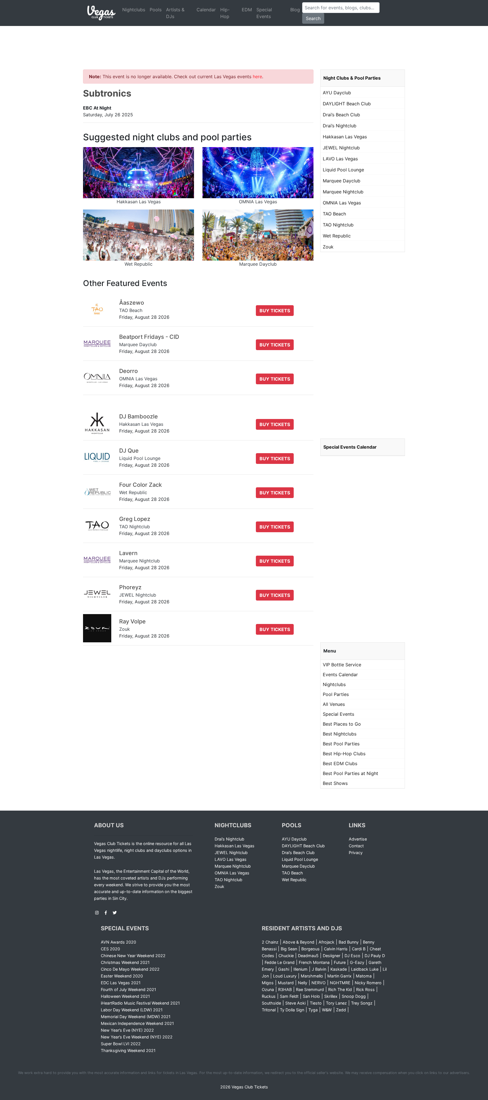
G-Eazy (357, 962)
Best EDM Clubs (340, 763)
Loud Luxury (285, 976)
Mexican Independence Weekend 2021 (137, 1023)
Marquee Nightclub (343, 192)
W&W (327, 1009)
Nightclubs (133, 9)
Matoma (364, 976)
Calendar (206, 9)
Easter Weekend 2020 (122, 976)
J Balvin (319, 969)
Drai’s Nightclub (339, 125)
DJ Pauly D (375, 955)
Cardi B (358, 948)
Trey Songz (361, 1003)
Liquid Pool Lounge (343, 170)
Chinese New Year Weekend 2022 (133, 955)
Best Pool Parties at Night (350, 773)
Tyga (313, 1009)
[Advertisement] (244, 41)
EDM (247, 9)
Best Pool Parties (341, 744)
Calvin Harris (336, 948)
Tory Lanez (336, 1003)
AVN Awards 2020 (118, 942)
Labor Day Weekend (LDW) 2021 (132, 1009)
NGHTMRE (340, 982)
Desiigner (331, 955)
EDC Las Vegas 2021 (121, 982)
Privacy (356, 852)
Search (313, 18)
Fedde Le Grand (280, 962)
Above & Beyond (298, 942)
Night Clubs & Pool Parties (352, 78)
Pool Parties (336, 694)
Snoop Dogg (354, 996)
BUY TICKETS (275, 310)
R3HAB (285, 989)
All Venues (334, 704)
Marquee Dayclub (341, 181)
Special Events (264, 13)
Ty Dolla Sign (292, 1009)
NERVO (318, 982)
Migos (268, 982)
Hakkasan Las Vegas (345, 136)
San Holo (311, 996)
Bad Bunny (349, 942)
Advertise (358, 839)
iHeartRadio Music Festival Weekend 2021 (140, 1003)
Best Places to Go (342, 724)
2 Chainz (270, 942)
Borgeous (310, 948)
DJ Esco (352, 955)
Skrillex (330, 996)
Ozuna (268, 989)
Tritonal (269, 1009)
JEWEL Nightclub (341, 147)
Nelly (302, 982)
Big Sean (289, 948)
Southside (271, 1003)
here (257, 76)
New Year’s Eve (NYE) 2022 (127, 1030)
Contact (356, 845)
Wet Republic (337, 236)
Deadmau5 (308, 955)
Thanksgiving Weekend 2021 (128, 1050)
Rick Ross (365, 989)
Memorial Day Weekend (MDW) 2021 (136, 1016)
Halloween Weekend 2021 (125, 996)
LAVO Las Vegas (340, 158)
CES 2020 (110, 948)
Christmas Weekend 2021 (125, 962)
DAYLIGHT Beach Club (347, 103)
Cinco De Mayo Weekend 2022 (130, 969)
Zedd (341, 1009)
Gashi (283, 969)
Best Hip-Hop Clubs (344, 753)
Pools (156, 9)
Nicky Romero (368, 982)
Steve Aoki (295, 1003)
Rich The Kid (340, 989)
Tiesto (316, 1003)
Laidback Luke (364, 969)
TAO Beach (334, 214)
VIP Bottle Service (342, 664)
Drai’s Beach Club (341, 114)
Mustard (286, 982)
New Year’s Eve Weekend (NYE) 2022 (137, 1036)
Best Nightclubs (339, 734)
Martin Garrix (339, 976)
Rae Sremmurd (310, 989)
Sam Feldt (289, 996)
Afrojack (326, 942)
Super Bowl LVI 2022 (121, 1043)
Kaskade (338, 969)
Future (340, 962)
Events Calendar (340, 674)
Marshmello (312, 976)
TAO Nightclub (338, 225)
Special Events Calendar (350, 447)
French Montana (314, 962)
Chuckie (286, 955)
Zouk (328, 247)
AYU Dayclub (337, 92)
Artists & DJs (175, 13)
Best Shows (335, 783)
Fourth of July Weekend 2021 (128, 989)
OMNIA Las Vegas (342, 203)
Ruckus (269, 996)
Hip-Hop (225, 13)
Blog (295, 9)
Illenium (300, 969)
